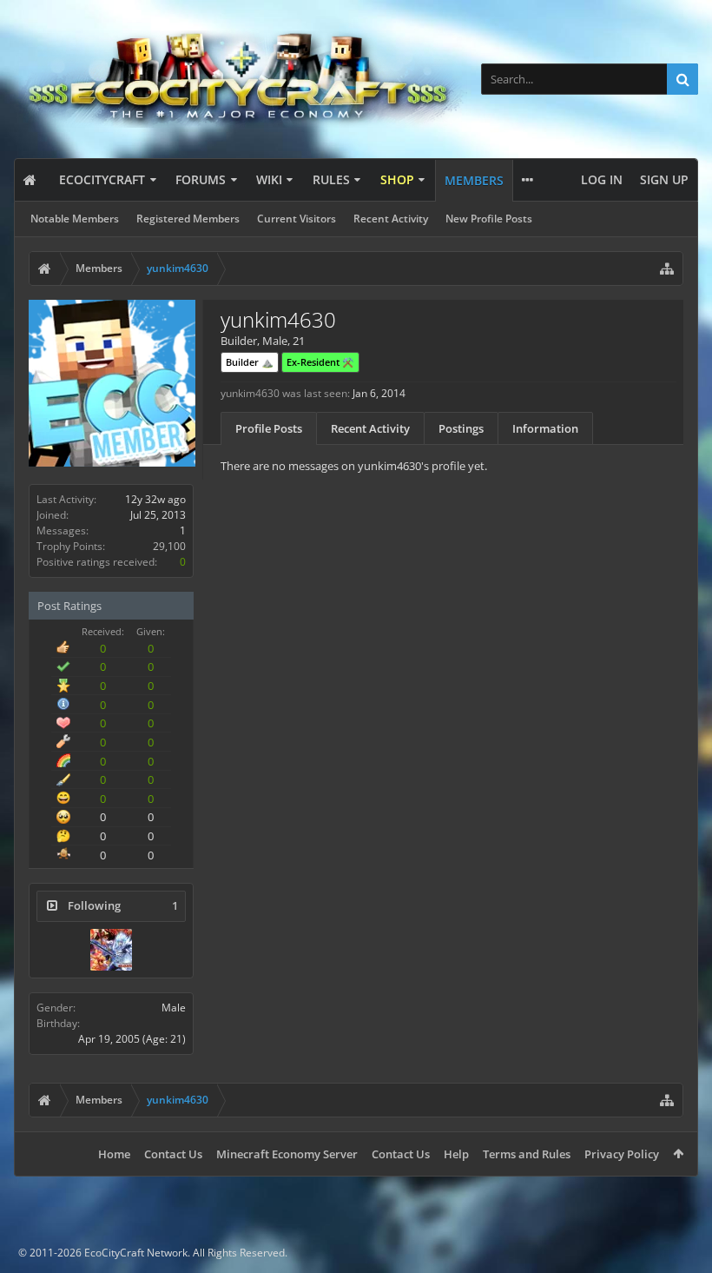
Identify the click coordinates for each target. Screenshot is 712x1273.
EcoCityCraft (102, 179)
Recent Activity (390, 218)
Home (114, 1154)
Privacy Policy (621, 1154)
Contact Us (173, 1154)
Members (474, 180)
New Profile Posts (488, 218)
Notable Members (74, 218)
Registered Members (188, 218)
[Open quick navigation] (666, 268)
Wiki (269, 179)
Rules (331, 179)
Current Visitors (296, 218)
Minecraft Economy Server (287, 1154)
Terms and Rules (526, 1154)
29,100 (169, 546)
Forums (200, 179)
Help (456, 1154)
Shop (397, 179)
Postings (461, 428)
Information (545, 428)
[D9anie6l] (111, 950)
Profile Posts (268, 428)
